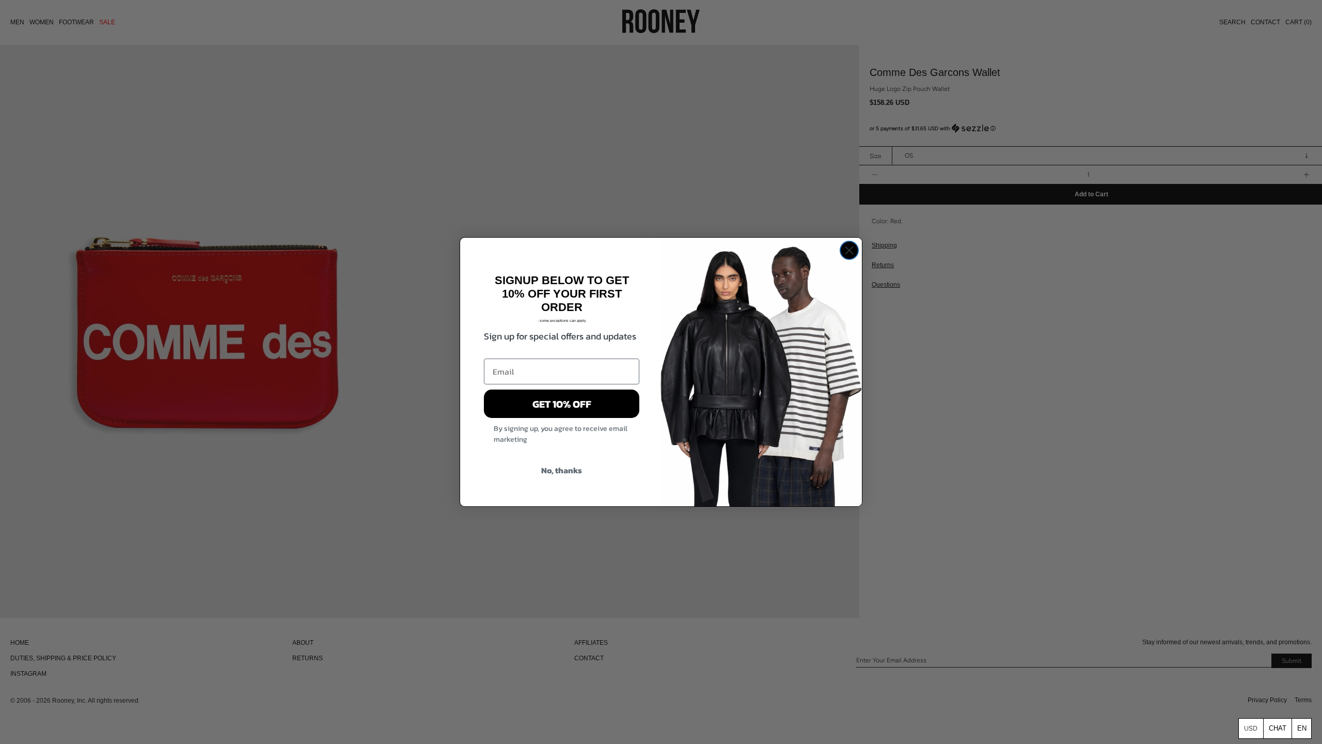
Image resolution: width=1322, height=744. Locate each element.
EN (1302, 728)
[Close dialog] (849, 250)
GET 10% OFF (561, 404)
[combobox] (1301, 728)
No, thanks (561, 470)
